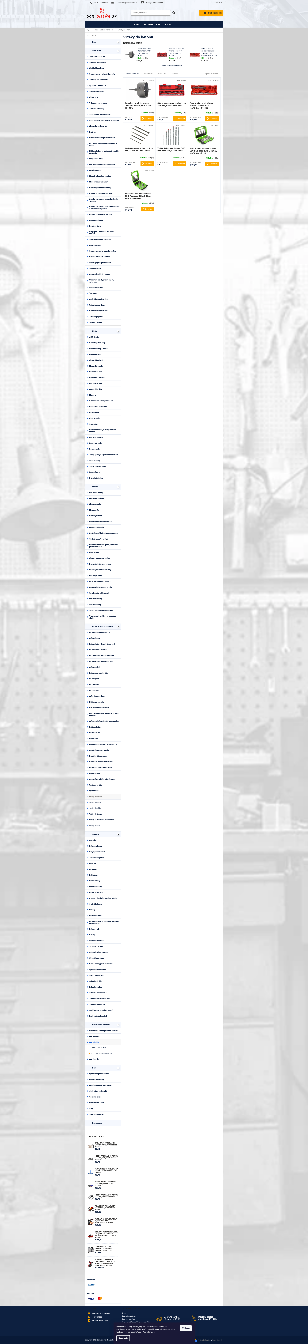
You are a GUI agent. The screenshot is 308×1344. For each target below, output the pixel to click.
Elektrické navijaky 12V (98, 126)
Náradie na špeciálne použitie (100, 193)
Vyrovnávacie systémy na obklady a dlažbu (102, 617)
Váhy (91, 1108)
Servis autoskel (95, 245)
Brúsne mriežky (95, 667)
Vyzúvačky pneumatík (97, 86)
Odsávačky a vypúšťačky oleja (100, 214)
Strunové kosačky (96, 946)
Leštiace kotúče (95, 727)
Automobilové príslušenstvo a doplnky (104, 120)
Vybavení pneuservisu (97, 62)
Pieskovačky (94, 552)
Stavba (95, 487)
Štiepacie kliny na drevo (98, 952)
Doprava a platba (128, 1319)
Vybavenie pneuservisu (98, 103)
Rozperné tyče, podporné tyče (100, 587)
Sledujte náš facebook (100, 1320)
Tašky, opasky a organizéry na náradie (103, 455)
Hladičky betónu (95, 516)
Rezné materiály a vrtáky (102, 626)
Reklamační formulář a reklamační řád (136, 1322)
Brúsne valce (94, 685)
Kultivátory (93, 875)
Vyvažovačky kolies (96, 91)
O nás (124, 1313)
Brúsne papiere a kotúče (98, 673)
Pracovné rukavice (96, 437)
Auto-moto (96, 51)
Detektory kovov (95, 846)
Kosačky (92, 863)
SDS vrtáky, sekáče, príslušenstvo (102, 779)
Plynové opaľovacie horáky (99, 558)
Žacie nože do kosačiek (98, 1016)
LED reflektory (94, 1036)
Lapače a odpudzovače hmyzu (100, 1085)
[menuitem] (137, 24)
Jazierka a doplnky (96, 858)
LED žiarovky (94, 1059)
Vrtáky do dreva (95, 802)
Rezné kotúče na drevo (98, 756)
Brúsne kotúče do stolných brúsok (102, 644)
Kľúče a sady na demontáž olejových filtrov (103, 144)
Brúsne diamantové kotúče (99, 632)
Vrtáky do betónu (95, 797)
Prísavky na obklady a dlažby (100, 570)
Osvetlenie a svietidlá (101, 1025)
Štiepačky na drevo (96, 958)
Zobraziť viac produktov (171, 66)
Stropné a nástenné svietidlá (101, 1053)
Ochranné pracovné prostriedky (101, 401)
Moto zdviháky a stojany (98, 182)
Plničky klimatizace (96, 68)
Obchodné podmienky (130, 1316)
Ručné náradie (94, 449)
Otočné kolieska (95, 904)
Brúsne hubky (94, 638)
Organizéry (93, 424)
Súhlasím (186, 1328)
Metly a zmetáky (95, 887)
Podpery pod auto (96, 220)
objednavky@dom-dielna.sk (102, 1313)
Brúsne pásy (94, 679)
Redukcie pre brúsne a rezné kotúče (103, 744)
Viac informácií (148, 1332)
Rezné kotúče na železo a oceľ (100, 768)
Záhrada (95, 834)
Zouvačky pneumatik (97, 57)
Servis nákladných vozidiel (99, 257)
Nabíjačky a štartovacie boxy (100, 188)
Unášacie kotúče (95, 785)
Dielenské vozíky (95, 354)
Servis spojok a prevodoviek (100, 263)
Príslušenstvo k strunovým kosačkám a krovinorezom (104, 922)
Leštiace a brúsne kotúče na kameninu (104, 721)
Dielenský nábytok (96, 360)
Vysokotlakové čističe (97, 970)
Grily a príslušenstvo (97, 852)
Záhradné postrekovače (98, 993)
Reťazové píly (94, 929)
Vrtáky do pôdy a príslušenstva (101, 610)
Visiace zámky (94, 460)
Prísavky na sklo (95, 576)
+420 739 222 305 (98, 1317)
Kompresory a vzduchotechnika (101, 522)
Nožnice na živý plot (97, 892)
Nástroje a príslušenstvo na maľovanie (103, 533)
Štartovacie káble (96, 288)
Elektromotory (94, 510)
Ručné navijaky (95, 226)
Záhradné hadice (95, 987)
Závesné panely (95, 472)
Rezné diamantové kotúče (99, 750)
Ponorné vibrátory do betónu (100, 564)
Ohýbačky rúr (94, 412)
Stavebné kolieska (96, 941)
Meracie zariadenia (96, 527)
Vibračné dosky (95, 605)
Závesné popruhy (96, 317)
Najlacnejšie (148, 74)
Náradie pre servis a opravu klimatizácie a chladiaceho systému (104, 208)
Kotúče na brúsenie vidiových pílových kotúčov (103, 714)
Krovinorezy (94, 869)
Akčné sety (93, 97)
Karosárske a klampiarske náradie (102, 138)
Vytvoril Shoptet (204, 1340)
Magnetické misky (96, 159)
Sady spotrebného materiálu (100, 239)
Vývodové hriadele (96, 975)
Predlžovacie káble (96, 1103)
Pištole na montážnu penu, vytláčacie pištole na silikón (103, 546)
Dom (94, 1068)
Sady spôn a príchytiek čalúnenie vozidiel (101, 233)
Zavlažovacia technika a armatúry (101, 1010)
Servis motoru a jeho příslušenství (102, 74)
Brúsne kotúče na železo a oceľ (101, 661)
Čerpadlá (92, 840)
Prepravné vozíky (96, 443)
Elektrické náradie (96, 366)
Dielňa (94, 331)
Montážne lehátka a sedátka (100, 176)
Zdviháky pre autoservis (98, 80)
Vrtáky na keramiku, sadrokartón (101, 820)
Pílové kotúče (94, 733)
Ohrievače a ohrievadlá (98, 407)
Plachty (92, 910)
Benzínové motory (96, 493)
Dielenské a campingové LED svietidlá (103, 1031)
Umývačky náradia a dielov (99, 299)
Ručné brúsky (94, 773)
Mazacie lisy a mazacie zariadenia (102, 164)
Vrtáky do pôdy (95, 808)
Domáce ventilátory (96, 1079)
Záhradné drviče (95, 981)
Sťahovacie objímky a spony (99, 274)
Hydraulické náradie (97, 378)
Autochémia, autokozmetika (100, 115)
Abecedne (174, 74)
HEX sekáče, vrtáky (96, 702)
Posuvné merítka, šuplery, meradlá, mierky (102, 431)
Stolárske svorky (95, 599)
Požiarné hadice (95, 916)
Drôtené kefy (94, 690)
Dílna (94, 42)
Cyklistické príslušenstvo (99, 1074)
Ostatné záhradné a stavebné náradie (103, 898)
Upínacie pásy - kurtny (97, 305)
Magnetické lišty (95, 389)
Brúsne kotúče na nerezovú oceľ (101, 656)
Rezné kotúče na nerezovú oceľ (101, 762)
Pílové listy (93, 739)
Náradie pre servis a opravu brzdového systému (103, 200)
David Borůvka (217, 1340)
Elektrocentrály (95, 504)
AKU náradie (94, 337)
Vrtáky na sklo (94, 826)
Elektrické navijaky (96, 498)
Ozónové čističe (95, 1097)
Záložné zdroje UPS (96, 1114)
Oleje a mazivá (94, 418)
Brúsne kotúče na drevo (98, 650)
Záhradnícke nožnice (97, 1004)
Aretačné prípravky (96, 109)
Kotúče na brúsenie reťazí (99, 708)
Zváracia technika (96, 478)
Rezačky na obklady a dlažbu (100, 581)
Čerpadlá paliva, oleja (97, 343)
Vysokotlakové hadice (97, 466)
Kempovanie (97, 1123)
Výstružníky (93, 791)
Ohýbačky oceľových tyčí (98, 539)
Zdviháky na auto (95, 322)
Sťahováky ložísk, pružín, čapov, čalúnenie (101, 281)
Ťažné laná (93, 293)
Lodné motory (94, 881)
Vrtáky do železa (95, 814)
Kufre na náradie (95, 383)
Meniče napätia (95, 170)
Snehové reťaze (95, 268)
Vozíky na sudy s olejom (98, 311)
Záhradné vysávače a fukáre (99, 999)
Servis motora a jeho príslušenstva (102, 251)
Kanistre (92, 132)
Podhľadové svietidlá (99, 1048)
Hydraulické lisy (95, 372)
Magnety (92, 395)
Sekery (92, 935)
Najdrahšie (161, 74)
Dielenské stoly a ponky (98, 349)
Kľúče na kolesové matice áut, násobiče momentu (104, 152)
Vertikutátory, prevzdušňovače (101, 964)
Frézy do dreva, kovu (97, 696)
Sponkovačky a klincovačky (99, 593)
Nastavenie (123, 1338)
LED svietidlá (94, 1042)
